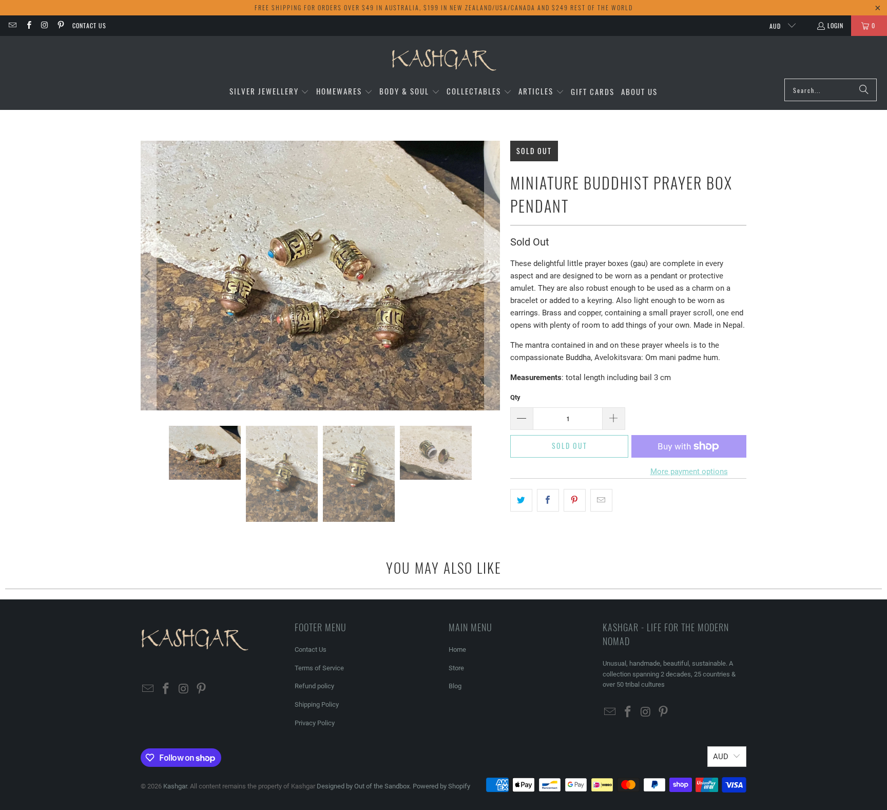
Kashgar (175, 786)
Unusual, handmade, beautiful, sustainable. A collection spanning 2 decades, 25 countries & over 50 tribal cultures (669, 674)
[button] (269, 92)
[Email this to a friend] (601, 500)
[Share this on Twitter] (521, 500)
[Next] (492, 275)
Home (457, 649)
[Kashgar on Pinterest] (60, 25)
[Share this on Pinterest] (575, 500)
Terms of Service (319, 668)
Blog (455, 686)
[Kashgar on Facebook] (28, 25)
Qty (515, 397)
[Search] (864, 90)
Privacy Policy (315, 723)
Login (835, 25)
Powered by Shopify (441, 786)
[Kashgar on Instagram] (44, 25)
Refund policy (314, 686)
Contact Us (89, 25)
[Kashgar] (443, 60)
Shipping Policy (317, 704)
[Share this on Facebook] (548, 500)
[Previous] (148, 275)
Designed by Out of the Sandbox (363, 786)
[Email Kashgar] (12, 25)
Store (456, 668)
